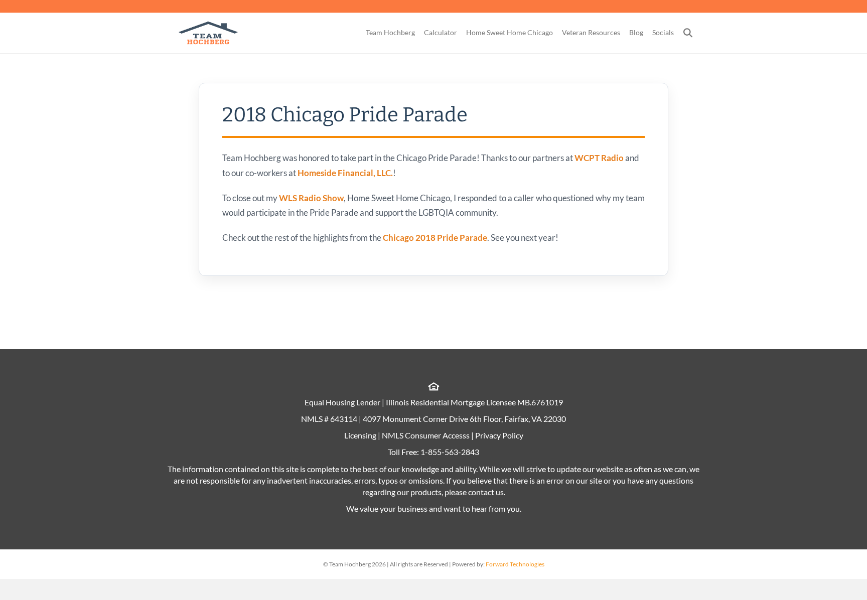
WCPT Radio (599, 158)
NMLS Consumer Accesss (426, 435)
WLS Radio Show (311, 198)
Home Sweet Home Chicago (509, 32)
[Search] (684, 33)
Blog (636, 32)
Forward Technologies (515, 564)
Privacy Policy (499, 435)
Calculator (440, 32)
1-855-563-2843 (449, 452)
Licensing (360, 435)
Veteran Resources (591, 32)
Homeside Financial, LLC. (345, 173)
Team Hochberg (390, 32)
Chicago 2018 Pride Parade (434, 237)
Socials (663, 32)
